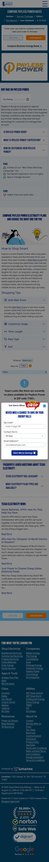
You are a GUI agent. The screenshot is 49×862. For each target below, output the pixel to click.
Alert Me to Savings (23, 452)
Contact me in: (10, 431)
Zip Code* (8, 422)
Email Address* (11, 441)
